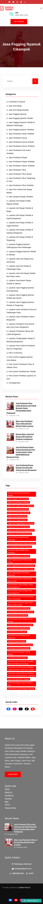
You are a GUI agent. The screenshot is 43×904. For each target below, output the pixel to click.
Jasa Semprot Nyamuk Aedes (17, 658)
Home (7, 789)
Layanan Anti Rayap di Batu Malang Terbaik (18, 202)
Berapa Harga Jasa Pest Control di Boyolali (19, 494)
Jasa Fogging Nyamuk (17, 114)
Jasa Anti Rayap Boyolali (18, 110)
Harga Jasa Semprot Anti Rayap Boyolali (21, 530)
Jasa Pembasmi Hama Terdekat (21, 134)
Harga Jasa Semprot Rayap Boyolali (19, 534)
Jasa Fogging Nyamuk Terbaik (21, 118)
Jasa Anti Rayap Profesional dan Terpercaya (18, 538)
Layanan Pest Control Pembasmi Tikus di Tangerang (20, 347)
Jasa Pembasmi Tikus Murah (20, 174)
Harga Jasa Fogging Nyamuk (17, 520)
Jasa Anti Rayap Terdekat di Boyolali (19, 547)
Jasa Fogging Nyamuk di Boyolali (18, 556)
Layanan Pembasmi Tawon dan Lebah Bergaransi (20, 332)
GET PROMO (19, 21)
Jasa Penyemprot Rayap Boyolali (18, 628)
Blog (6, 802)
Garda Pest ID (24, 887)
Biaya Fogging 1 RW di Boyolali (18, 499)
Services (8, 799)
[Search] (35, 81)
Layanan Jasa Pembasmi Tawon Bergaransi (20, 318)
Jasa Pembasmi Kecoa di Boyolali (18, 608)
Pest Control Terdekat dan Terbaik (22, 372)
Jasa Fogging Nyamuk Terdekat (21, 130)
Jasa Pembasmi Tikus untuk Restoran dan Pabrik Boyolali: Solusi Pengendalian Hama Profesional (21, 408)
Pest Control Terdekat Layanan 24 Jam (21, 377)
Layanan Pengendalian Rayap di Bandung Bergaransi (20, 340)
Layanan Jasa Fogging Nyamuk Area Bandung (20, 289)
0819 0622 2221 (21, 15)
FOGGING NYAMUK (17, 102)
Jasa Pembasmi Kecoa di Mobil (21, 142)
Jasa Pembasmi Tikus (17, 170)
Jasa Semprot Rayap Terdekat (21, 197)
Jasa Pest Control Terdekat (16, 641)
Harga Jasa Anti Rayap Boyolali (18, 509)
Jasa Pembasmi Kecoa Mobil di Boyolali (20, 612)
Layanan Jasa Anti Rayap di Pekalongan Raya (18, 267)
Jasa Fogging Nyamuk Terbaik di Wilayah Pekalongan (20, 124)
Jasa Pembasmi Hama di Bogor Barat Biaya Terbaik (20, 580)
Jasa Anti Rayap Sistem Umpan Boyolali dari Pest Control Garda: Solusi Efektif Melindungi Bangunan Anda (20, 452)
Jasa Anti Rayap (15, 106)
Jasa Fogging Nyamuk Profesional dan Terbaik (20, 561)
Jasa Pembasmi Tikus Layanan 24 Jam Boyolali (20, 620)
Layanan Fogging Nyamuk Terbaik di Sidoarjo (21, 253)
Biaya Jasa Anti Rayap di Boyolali (18, 502)
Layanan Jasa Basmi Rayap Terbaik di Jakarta (18, 282)
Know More (12, 774)
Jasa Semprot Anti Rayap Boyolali (18, 648)
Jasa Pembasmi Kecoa (18, 138)
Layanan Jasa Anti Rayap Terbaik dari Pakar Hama (20, 274)
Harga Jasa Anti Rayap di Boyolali (18, 513)
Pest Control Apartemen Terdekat (18, 679)
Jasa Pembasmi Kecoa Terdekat (21, 146)
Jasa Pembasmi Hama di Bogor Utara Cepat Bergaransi (20, 592)
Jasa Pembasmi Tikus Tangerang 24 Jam (20, 179)
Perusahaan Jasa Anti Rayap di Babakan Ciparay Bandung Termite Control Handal (21, 668)
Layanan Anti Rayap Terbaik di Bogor (19, 209)
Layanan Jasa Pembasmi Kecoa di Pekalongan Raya (21, 311)
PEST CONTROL (16, 353)
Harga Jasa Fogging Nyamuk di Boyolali (20, 523)
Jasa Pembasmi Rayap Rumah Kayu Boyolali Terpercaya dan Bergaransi (26, 467)
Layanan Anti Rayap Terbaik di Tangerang (19, 238)
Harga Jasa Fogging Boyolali (17, 516)
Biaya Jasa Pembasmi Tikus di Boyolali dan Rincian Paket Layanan (24, 423)
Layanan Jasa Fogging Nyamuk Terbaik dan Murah (20, 296)
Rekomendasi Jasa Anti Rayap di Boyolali (21, 688)
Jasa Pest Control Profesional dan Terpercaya (19, 637)
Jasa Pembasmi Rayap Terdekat (21, 162)
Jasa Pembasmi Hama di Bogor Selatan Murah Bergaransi (20, 586)
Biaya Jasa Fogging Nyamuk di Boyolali (20, 506)
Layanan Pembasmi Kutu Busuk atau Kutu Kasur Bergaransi (20, 325)
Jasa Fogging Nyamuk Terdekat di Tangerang (19, 574)
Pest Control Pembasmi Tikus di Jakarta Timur (20, 365)
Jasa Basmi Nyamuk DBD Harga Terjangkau (18, 551)
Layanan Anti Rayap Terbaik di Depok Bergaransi (19, 216)
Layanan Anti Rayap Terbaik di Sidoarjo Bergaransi (19, 231)
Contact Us (9, 795)
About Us (8, 792)
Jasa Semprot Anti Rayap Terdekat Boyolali (19, 653)
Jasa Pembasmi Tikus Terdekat (21, 185)
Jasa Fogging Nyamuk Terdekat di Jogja (20, 569)
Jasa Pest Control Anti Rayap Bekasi (19, 191)
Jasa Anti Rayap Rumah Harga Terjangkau (21, 543)
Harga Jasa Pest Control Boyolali (18, 527)
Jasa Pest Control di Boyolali (17, 632)
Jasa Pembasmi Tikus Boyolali (17, 615)
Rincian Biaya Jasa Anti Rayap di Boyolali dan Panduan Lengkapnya (25, 436)
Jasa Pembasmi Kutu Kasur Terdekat (18, 151)
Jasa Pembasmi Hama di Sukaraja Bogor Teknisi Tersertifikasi (21, 598)
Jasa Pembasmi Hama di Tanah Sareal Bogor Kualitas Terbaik (20, 604)
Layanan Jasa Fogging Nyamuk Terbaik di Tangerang (20, 303)
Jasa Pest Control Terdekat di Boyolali (20, 645)
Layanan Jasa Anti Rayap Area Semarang (19, 260)
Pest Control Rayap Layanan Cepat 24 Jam (20, 684)
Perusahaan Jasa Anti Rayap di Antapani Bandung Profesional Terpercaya (21, 662)
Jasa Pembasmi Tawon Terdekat (21, 166)
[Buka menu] (41, 8)
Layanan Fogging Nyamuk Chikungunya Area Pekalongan (18, 245)
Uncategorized (14, 383)
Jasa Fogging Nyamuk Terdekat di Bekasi (21, 565)
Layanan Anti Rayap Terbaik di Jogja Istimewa (19, 224)
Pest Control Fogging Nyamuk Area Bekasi (19, 358)
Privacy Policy (10, 808)
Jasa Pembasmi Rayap (18, 158)
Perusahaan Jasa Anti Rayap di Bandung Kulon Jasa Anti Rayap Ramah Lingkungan (21, 674)
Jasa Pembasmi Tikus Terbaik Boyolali (20, 625)
